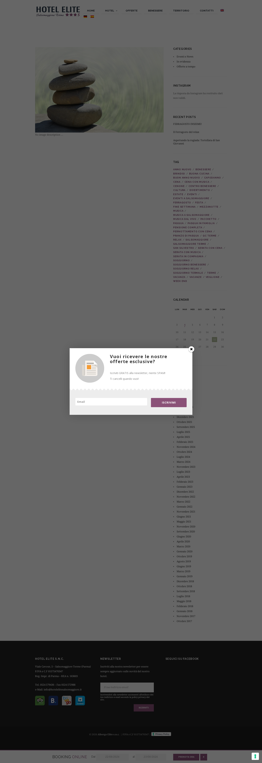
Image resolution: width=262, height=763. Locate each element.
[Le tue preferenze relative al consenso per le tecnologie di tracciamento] (255, 756)
